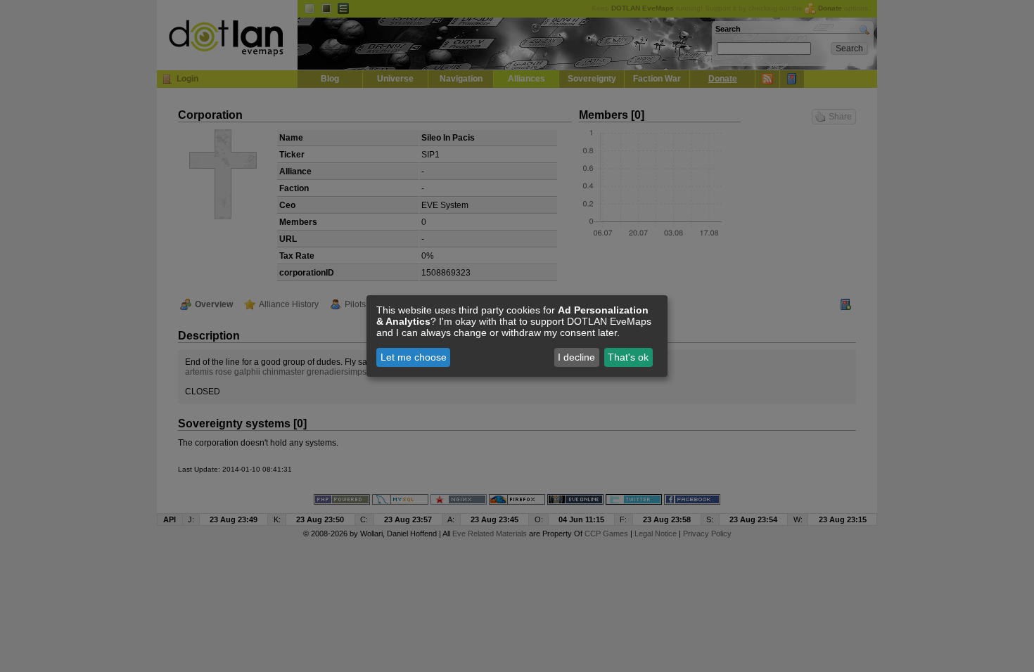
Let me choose (414, 357)
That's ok (628, 357)
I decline (576, 357)
